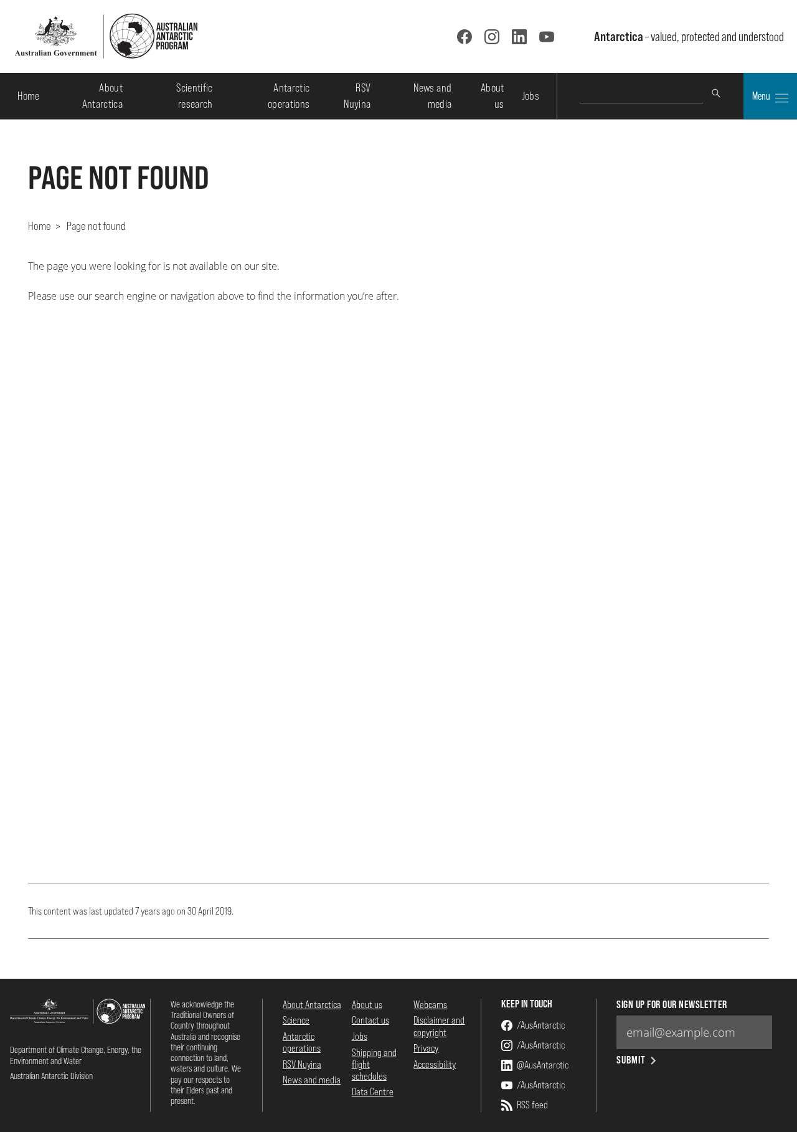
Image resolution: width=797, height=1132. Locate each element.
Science (296, 1020)
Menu (762, 96)
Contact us (370, 1020)
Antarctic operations (302, 1042)
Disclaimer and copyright (439, 1026)
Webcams (430, 1004)
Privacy (425, 1048)
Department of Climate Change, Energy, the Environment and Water (75, 1054)
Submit (631, 1060)
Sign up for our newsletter (671, 1005)
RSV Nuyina (302, 1064)
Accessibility (434, 1064)
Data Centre (373, 1091)
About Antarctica (312, 1004)
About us (367, 1004)
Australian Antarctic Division (51, 1075)
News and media (312, 1079)
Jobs (530, 95)
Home (28, 95)
